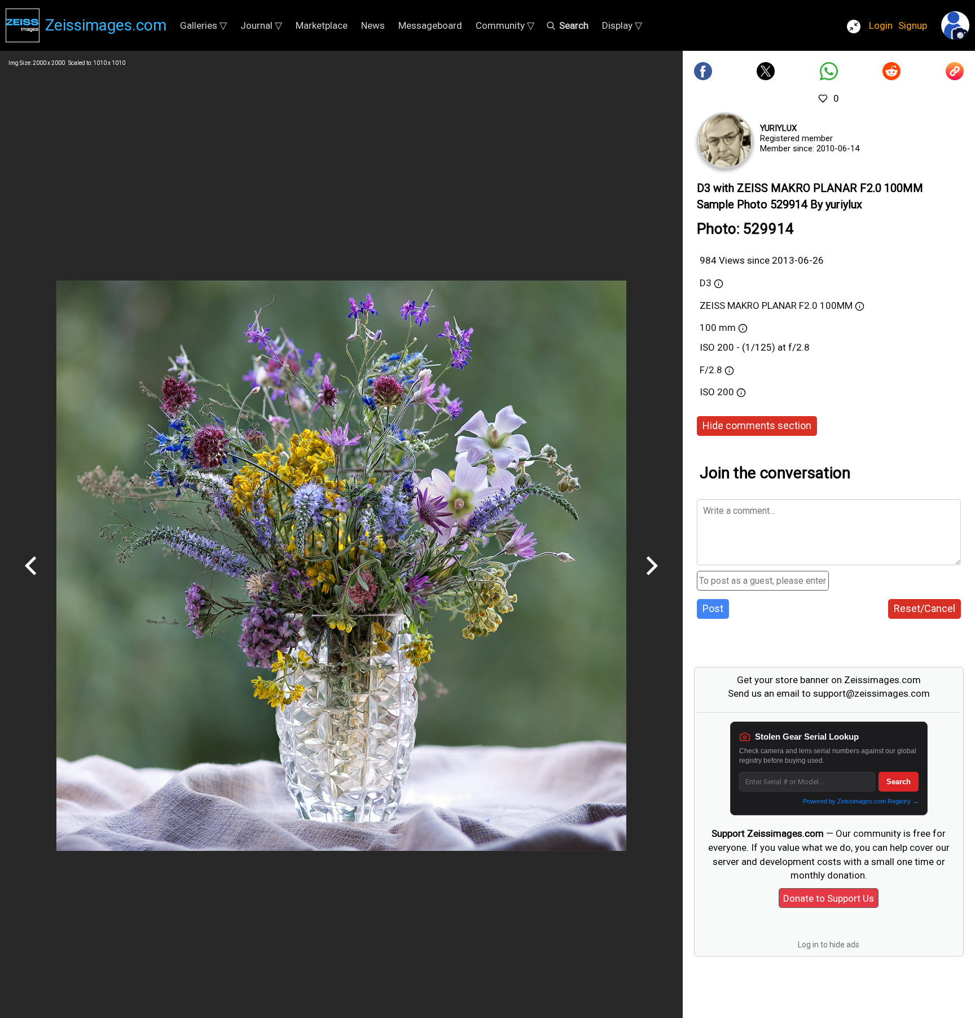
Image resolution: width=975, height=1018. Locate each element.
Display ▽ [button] (622, 25)
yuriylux (778, 128)
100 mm (718, 327)
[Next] (652, 579)
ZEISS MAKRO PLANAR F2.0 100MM (776, 305)
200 (726, 391)
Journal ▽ (261, 25)
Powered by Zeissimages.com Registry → (861, 801)
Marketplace (322, 25)
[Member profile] (725, 140)
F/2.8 (711, 369)
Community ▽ (505, 25)
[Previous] (31, 579)
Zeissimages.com (105, 25)
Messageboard (430, 25)
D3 (706, 283)
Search (898, 781)
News (373, 25)
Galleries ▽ (203, 25)
